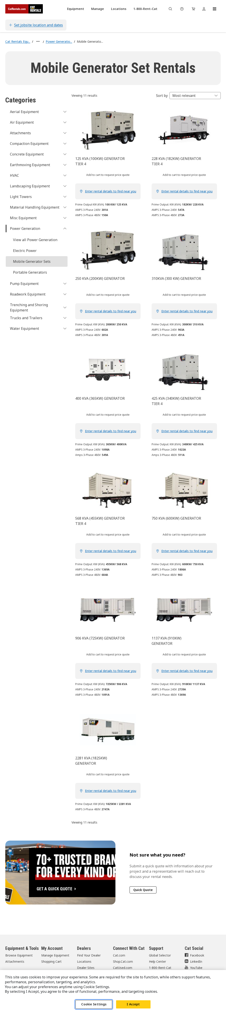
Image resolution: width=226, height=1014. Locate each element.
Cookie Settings (93, 1004)
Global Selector (160, 955)
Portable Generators (30, 272)
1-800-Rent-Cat (160, 968)
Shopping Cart (51, 961)
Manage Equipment (55, 955)
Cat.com (119, 955)
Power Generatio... (59, 41)
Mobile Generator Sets (32, 261)
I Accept (133, 1004)
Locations (84, 961)
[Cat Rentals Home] (24, 9)
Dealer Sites (85, 968)
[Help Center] (182, 9)
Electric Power (25, 250)
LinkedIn (196, 961)
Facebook (197, 955)
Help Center (157, 961)
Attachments (14, 961)
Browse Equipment (19, 955)
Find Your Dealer (89, 955)
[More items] (38, 41)
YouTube (196, 968)
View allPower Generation (35, 239)
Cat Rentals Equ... (17, 41)
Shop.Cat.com (123, 961)
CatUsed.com (122, 968)
